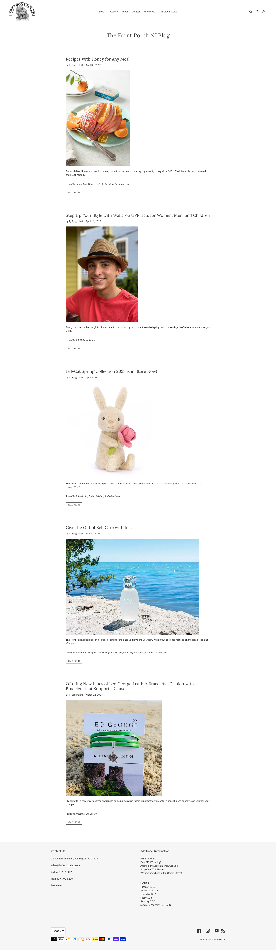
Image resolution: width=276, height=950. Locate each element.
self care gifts (160, 652)
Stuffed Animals (112, 496)
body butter (81, 652)
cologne (92, 652)
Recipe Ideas (107, 184)
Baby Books (81, 496)
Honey (79, 184)
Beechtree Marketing (216, 939)
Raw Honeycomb (91, 184)
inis (141, 652)
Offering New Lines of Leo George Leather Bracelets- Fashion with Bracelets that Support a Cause (130, 686)
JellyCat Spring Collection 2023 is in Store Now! (111, 371)
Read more (74, 192)
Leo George (91, 813)
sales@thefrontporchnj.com (65, 865)
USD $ (57, 930)
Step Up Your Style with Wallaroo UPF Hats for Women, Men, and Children (138, 215)
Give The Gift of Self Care (109, 652)
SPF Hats (80, 340)
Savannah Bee (122, 184)
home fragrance (131, 652)
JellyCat (99, 496)
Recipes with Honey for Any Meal (98, 59)
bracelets (80, 813)
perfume (149, 652)
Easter (91, 496)
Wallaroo (90, 340)
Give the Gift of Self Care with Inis (99, 527)
